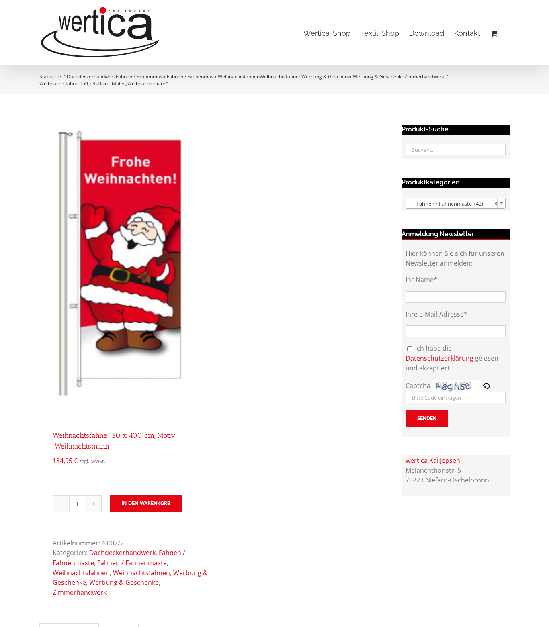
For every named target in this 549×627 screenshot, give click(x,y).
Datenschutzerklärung (439, 358)
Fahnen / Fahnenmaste (132, 562)
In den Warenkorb (145, 503)
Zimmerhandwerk (80, 592)
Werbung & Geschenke (124, 582)
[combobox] (456, 203)
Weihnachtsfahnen (81, 572)
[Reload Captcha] (486, 385)
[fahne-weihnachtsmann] (118, 263)
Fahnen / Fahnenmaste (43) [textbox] (453, 203)
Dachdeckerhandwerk (122, 552)
